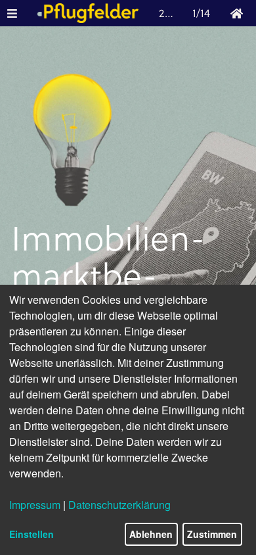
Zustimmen (212, 534)
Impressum (34, 504)
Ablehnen (151, 534)
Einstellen (31, 534)
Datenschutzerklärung (119, 504)
